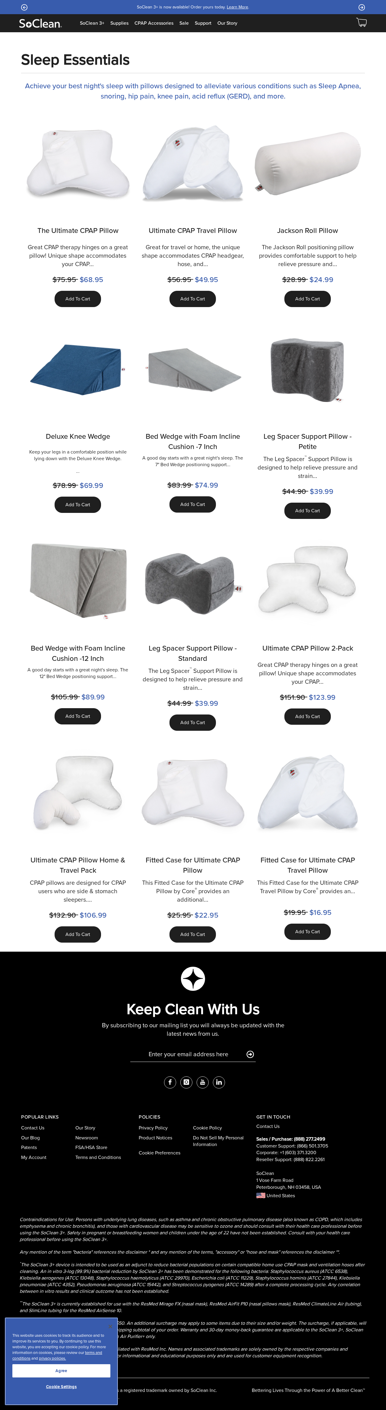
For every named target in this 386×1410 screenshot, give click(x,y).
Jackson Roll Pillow (307, 230)
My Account (33, 1157)
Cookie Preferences (159, 1152)
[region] (61, 1361)
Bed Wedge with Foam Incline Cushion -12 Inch (78, 653)
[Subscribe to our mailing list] (250, 1054)
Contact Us (32, 1127)
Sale (184, 23)
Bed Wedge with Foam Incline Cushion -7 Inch (193, 441)
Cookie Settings (61, 1387)
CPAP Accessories (153, 23)
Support (203, 23)
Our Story (227, 23)
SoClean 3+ (92, 23)
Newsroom (86, 1137)
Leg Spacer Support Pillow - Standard (193, 653)
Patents (29, 1147)
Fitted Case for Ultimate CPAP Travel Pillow (308, 865)
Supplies (119, 23)
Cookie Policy (207, 1127)
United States (280, 1195)
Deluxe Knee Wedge (78, 436)
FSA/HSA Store (91, 1147)
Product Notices (155, 1137)
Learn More (271, 7)
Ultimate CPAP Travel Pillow (193, 230)
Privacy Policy (153, 1127)
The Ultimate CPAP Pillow (78, 230)
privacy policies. (52, 1358)
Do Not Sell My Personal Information (218, 1141)
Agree (61, 1371)
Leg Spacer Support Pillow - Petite (308, 441)
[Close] (110, 1326)
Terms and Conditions (98, 1157)
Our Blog (30, 1137)
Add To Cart (77, 298)
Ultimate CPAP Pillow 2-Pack (307, 648)
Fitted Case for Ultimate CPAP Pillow (193, 865)
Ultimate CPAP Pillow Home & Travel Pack (77, 865)
